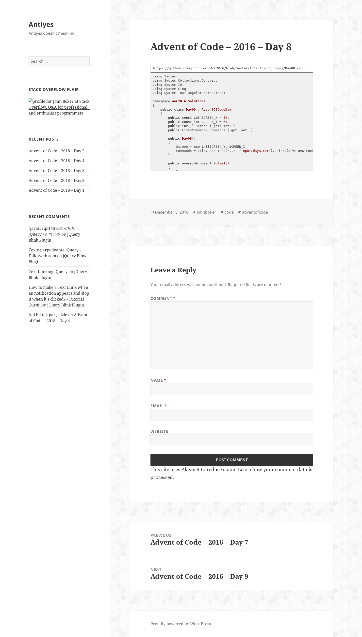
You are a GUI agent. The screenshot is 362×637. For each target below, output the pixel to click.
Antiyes (41, 24)
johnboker (206, 212)
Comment (163, 298)
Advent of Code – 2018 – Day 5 (56, 151)
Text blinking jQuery (48, 271)
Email (158, 405)
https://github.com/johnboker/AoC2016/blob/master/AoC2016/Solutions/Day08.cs (227, 68)
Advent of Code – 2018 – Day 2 (56, 180)
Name (158, 380)
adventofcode (255, 212)
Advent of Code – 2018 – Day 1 (56, 190)
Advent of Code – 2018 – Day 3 (56, 170)
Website (159, 431)
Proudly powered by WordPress (180, 623)
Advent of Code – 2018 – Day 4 (56, 160)
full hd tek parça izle (48, 315)
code (229, 212)
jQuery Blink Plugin (65, 305)
